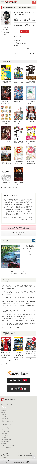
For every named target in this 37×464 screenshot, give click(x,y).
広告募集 (4, 443)
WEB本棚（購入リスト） (8, 428)
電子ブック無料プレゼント (8, 422)
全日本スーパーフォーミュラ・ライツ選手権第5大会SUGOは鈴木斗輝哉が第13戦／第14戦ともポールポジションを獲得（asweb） (18, 302)
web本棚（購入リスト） (18, 462)
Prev (31, 54)
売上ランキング (5, 418)
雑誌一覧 (4, 414)
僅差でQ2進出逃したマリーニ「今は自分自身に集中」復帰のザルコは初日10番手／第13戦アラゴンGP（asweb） (18, 315)
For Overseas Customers (8, 445)
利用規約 (4, 438)
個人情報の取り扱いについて (9, 439)
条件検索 (4, 420)
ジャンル (4, 416)
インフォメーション (6, 424)
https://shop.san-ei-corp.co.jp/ (12, 219)
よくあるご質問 (5, 431)
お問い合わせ (5, 433)
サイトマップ (5, 430)
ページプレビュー (6, 28)
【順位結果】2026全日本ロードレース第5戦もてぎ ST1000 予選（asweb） (18, 306)
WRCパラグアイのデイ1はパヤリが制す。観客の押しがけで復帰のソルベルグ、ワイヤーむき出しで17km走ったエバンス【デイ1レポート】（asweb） (19, 292)
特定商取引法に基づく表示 (8, 436)
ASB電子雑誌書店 (11, 399)
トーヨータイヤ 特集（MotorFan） (11, 327)
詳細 (30, 255)
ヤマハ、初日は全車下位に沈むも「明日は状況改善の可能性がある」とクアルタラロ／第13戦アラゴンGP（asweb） (18, 324)
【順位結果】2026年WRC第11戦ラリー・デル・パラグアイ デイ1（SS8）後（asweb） (18, 311)
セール (3, 412)
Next (18, 54)
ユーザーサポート (6, 426)
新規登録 (28, 462)
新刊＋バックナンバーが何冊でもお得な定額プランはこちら (18, 273)
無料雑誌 (4, 410)
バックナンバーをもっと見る (9, 187)
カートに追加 (25, 32)
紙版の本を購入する (6, 33)
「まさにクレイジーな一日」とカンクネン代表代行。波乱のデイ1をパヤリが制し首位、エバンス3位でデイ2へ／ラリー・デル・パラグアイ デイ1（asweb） (18, 286)
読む (30, 251)
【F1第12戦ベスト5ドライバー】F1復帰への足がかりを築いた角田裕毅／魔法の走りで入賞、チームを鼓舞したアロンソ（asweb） (18, 319)
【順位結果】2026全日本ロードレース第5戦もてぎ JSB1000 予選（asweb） (18, 298)
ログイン (8, 462)
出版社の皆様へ (5, 441)
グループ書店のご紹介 (7, 447)
